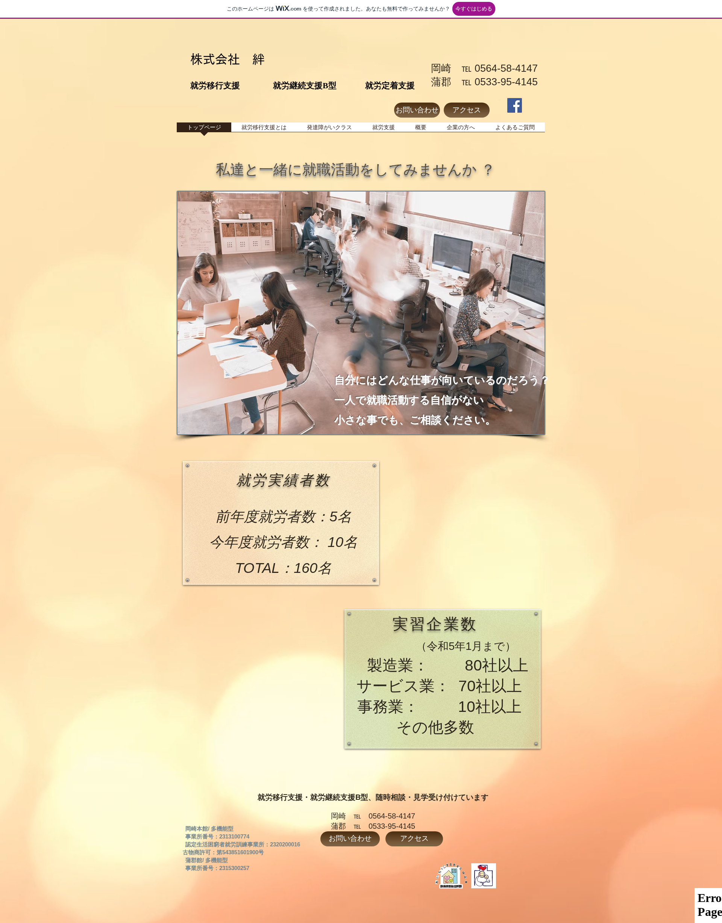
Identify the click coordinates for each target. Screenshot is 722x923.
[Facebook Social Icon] (514, 105)
